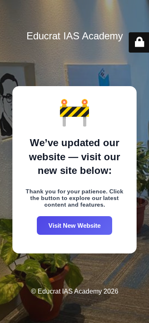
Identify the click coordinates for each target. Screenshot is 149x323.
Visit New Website (74, 225)
